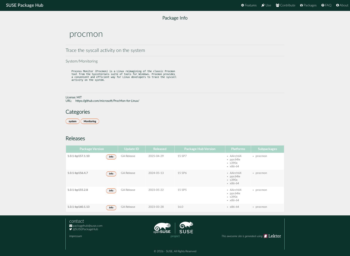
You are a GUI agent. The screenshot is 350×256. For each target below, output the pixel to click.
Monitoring (90, 121)
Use (268, 5)
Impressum (75, 236)
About (343, 5)
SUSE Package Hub (24, 5)
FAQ (327, 5)
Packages (310, 5)
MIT (79, 97)
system (73, 121)
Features (250, 5)
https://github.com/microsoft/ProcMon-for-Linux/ (107, 100)
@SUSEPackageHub (85, 229)
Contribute (287, 5)
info (111, 157)
